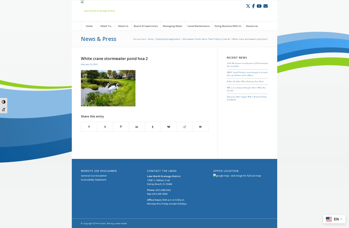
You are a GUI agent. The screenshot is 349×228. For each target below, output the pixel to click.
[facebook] (253, 6)
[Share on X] (105, 126)
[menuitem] (89, 26)
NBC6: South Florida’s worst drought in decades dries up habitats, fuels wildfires (247, 74)
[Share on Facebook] (89, 126)
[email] (265, 6)
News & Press (98, 39)
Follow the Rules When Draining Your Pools (245, 81)
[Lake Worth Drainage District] (98, 10)
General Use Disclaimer (94, 175)
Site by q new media (117, 223)
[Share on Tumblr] (153, 126)
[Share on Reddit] (184, 126)
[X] (248, 6)
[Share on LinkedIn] (137, 126)
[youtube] (259, 6)
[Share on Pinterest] (121, 126)
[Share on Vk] (168, 126)
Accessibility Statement (93, 179)
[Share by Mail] (200, 126)
